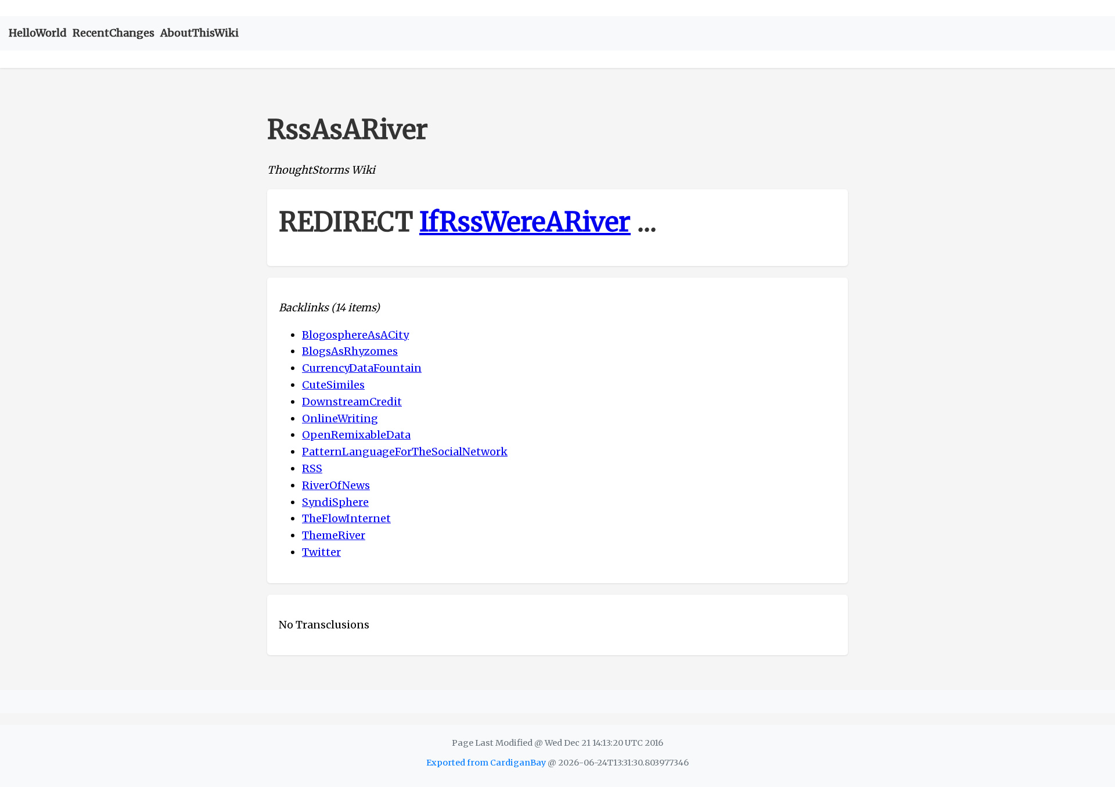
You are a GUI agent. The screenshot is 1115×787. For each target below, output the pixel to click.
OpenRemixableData (356, 434)
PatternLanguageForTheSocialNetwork (405, 451)
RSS (312, 468)
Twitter (321, 552)
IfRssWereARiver (525, 222)
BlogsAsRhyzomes (350, 351)
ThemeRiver (333, 535)
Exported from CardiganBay (486, 762)
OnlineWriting (340, 418)
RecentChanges (113, 32)
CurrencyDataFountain (362, 368)
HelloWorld (38, 32)
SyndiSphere (335, 502)
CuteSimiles (333, 384)
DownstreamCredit (352, 401)
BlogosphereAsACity (355, 335)
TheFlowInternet (346, 518)
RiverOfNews (336, 485)
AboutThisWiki (199, 32)
